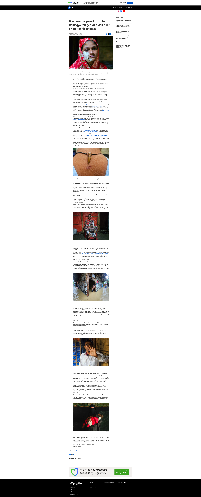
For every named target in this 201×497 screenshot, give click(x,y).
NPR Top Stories (75, 450)
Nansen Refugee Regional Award (91, 131)
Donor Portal (123, 2)
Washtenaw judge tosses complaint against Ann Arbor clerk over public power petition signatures (123, 37)
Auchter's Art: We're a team (121, 41)
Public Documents (93, 487)
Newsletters (114, 10)
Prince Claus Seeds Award (89, 130)
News (69, 10)
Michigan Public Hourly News (109, 482)
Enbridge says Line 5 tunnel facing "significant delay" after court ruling (123, 26)
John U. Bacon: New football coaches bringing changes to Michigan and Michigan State (123, 31)
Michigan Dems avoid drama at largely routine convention (123, 21)
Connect (101, 10)
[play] (69, 7)
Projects (90, 10)
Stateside (75, 10)
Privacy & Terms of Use (122, 482)
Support (107, 10)
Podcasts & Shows (82, 10)
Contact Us (92, 482)
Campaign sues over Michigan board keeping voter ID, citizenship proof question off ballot (123, 46)
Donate (130, 2)
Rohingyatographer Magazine (79, 119)
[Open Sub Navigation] (71, 10)
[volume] (72, 7)
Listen (95, 10)
